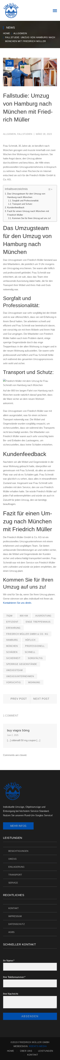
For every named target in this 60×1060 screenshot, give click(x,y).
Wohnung (34, 682)
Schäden (11, 652)
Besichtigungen (18, 851)
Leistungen (45, 1051)
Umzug (12, 859)
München (12, 646)
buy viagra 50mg (18, 730)
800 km (24, 616)
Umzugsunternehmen (20, 676)
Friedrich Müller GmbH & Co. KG (27, 634)
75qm (9, 616)
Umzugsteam (14, 670)
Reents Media (38, 1046)
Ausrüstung (43, 616)
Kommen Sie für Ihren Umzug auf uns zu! (31, 218)
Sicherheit (13, 658)
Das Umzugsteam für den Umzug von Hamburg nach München (26, 195)
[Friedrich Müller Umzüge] (11, 10)
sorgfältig (35, 658)
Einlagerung (16, 867)
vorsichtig (13, 682)
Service (13, 882)
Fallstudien (24, 134)
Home (6, 33)
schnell (30, 652)
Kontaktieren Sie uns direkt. (17, 602)
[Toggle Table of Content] (50, 189)
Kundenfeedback (15, 207)
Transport (15, 874)
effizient (12, 622)
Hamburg (12, 640)
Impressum (15, 916)
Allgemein (20, 33)
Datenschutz (16, 924)
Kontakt (13, 908)
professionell (35, 646)
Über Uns (26, 1051)
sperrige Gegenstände (21, 664)
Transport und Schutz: (22, 204)
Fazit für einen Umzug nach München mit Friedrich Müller (28, 213)
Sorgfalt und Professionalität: (25, 200)
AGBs (11, 932)
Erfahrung (13, 628)
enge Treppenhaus (38, 622)
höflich (30, 640)
